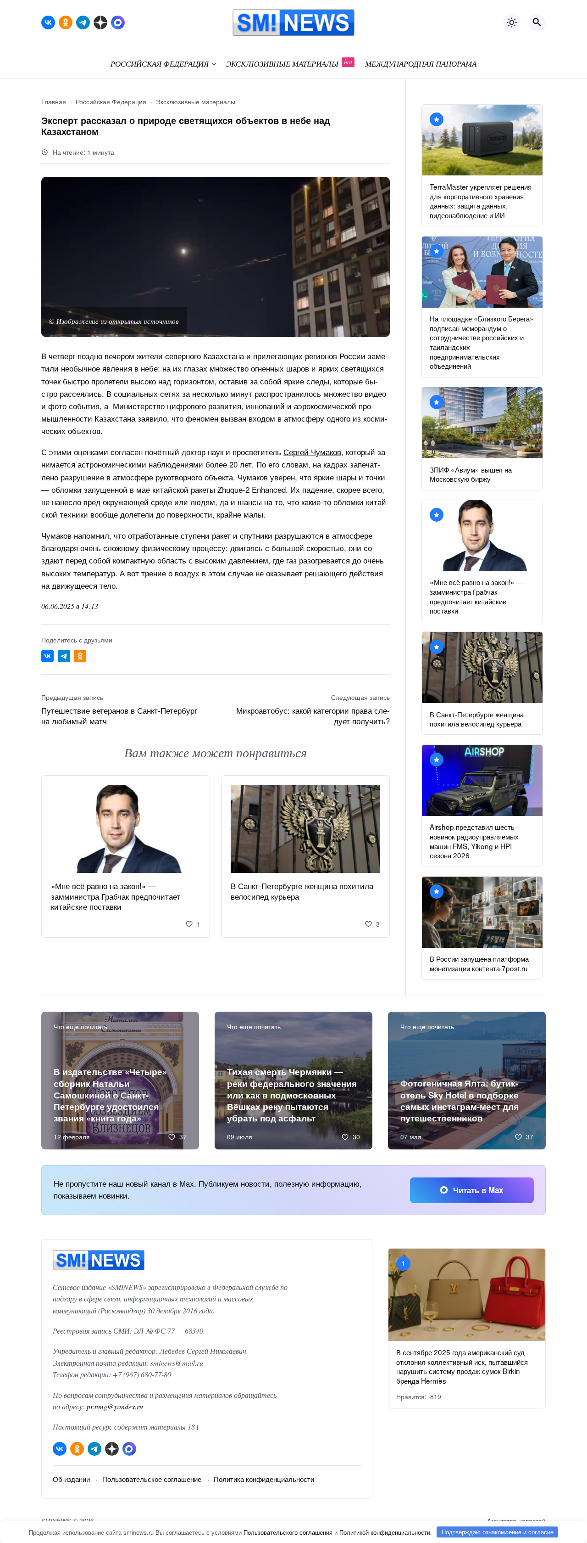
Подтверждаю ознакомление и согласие (498, 1531)
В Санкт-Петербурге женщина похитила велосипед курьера (302, 891)
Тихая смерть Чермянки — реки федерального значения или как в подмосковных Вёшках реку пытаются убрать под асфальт (292, 1094)
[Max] (118, 22)
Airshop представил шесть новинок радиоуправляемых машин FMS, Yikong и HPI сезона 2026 (474, 841)
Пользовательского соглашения (288, 1531)
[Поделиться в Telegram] (64, 656)
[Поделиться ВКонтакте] (47, 656)
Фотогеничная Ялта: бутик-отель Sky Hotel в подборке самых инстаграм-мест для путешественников (459, 1100)
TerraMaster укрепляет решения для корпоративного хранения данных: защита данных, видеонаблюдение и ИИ (481, 200)
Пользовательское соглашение (151, 1479)
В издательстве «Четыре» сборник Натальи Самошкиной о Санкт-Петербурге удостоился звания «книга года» (110, 1094)
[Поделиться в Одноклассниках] (80, 656)
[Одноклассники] (65, 22)
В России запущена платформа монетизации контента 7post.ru (479, 963)
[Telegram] (83, 22)
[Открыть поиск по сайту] (537, 22)
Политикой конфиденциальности (384, 1531)
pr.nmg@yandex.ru (115, 1406)
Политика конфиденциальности (264, 1479)
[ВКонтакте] (48, 22)
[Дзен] (100, 22)
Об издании (71, 1479)
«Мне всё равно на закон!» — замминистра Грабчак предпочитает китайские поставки (115, 896)
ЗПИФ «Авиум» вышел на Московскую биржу (471, 474)
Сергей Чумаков (312, 451)
